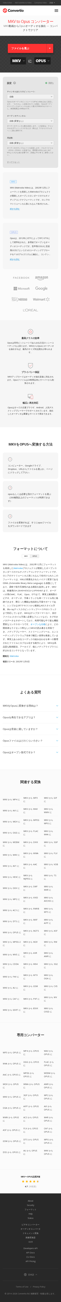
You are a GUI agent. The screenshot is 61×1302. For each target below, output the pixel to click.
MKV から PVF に (31, 998)
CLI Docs (30, 1257)
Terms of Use (22, 1286)
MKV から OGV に (11, 888)
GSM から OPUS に (12, 1141)
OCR (31, 1241)
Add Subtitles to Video (23, 2)
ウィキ (38, 152)
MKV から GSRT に (12, 1010)
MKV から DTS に (11, 921)
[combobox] (30, 96)
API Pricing (30, 1261)
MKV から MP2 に (11, 899)
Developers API (30, 1248)
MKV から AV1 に (11, 866)
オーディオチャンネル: (16, 116)
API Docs (30, 1252)
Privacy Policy (39, 1286)
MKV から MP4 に (11, 799)
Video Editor (7, 2)
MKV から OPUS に (12, 932)
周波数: (10, 138)
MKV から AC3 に (11, 910)
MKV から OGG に (11, 832)
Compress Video (40, 2)
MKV (26, 556)
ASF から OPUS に (11, 1130)
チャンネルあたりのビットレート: (21, 91)
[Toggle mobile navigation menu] (56, 10)
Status (30, 1218)
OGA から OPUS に (12, 1108)
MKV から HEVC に (12, 877)
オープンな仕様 (37, 624)
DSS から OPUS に (12, 1152)
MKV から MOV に (11, 821)
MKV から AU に (10, 987)
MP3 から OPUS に (12, 1052)
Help (31, 1213)
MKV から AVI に (11, 810)
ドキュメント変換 (30, 1233)
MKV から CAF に (11, 998)
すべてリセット (13, 162)
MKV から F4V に (11, 976)
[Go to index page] (13, 9)
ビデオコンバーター (30, 1224)
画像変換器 (30, 1237)
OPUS (34, 556)
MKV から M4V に (11, 854)
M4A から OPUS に (12, 1063)
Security (30, 1205)
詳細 (51, 2)
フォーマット (30, 1209)
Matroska (18, 568)
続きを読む (15, 209)
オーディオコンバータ (30, 1228)
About (30, 1200)
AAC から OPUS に (12, 1074)
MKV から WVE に (11, 954)
